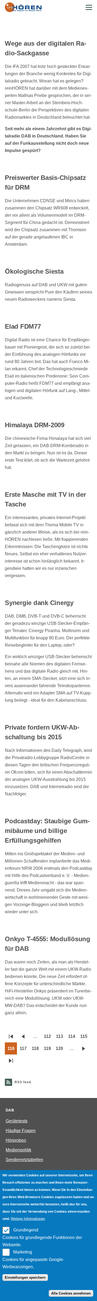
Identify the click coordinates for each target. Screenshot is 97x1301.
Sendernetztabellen (24, 1159)
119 (48, 1050)
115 (85, 1038)
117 (24, 1050)
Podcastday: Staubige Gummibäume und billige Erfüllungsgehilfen (47, 830)
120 (60, 1050)
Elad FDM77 (23, 326)
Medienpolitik (18, 1150)
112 (48, 1038)
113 (60, 1038)
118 (36, 1050)
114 (73, 1038)
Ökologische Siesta (34, 271)
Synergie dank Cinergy (39, 602)
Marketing (22, 1252)
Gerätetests (16, 1121)
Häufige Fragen (21, 1130)
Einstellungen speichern (25, 1277)
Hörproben (16, 1140)
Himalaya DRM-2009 (34, 425)
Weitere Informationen (28, 1219)
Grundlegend (25, 1230)
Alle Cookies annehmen (71, 1293)
